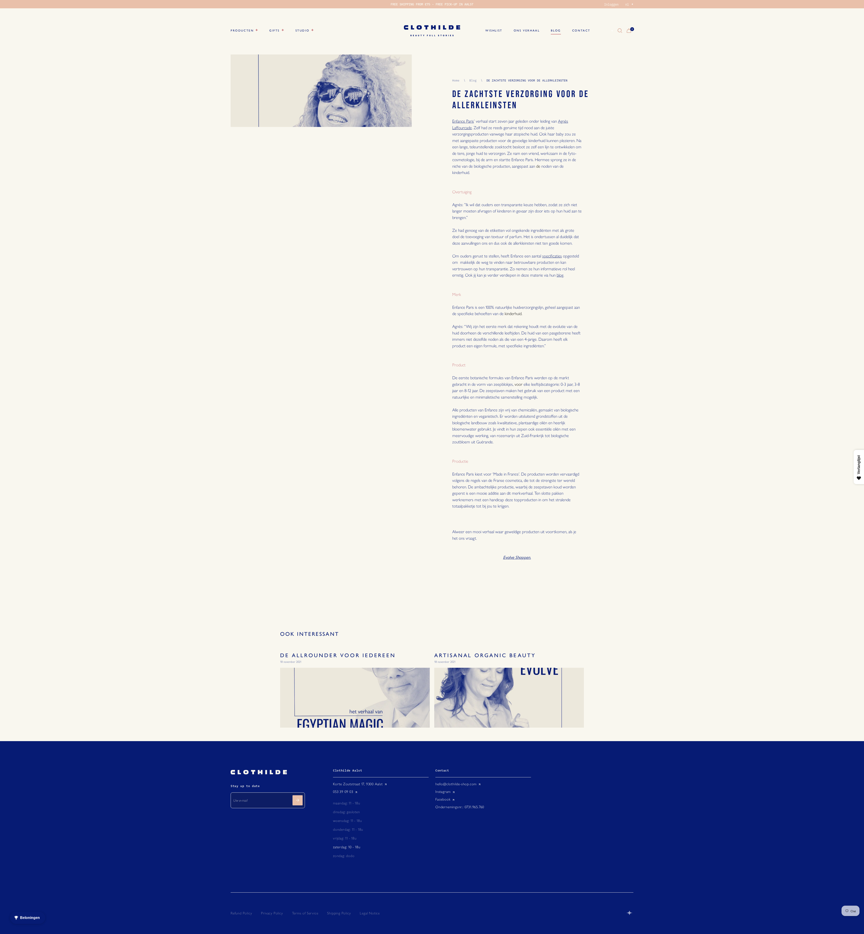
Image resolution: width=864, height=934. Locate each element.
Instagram (443, 792)
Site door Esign (630, 913)
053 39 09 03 (343, 792)
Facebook (442, 799)
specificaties (552, 256)
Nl (607, 31)
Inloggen (611, 4)
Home (455, 80)
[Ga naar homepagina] (432, 30)
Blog (473, 80)
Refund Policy (241, 913)
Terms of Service (305, 913)
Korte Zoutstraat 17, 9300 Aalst (358, 784)
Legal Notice (370, 913)
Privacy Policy (272, 913)
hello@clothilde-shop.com (456, 784)
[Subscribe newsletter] (297, 800)
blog (560, 275)
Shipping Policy (339, 913)
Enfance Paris (463, 121)
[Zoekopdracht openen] (620, 30)
